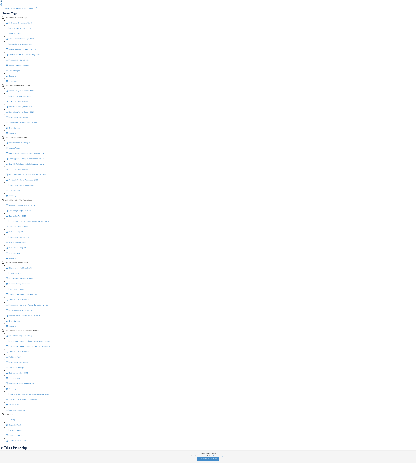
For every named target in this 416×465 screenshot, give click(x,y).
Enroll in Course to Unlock (208, 459)
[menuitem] (1, 5)
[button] (1, 2)
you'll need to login (217, 456)
